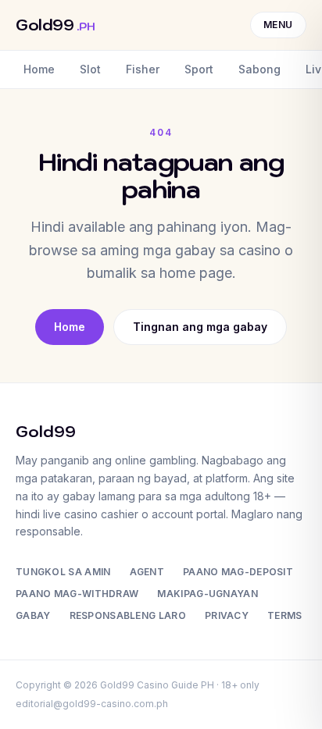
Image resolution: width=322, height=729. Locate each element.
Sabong (259, 69)
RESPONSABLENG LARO (128, 615)
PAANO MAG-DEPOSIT (238, 572)
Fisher (142, 69)
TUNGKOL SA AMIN (63, 572)
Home (39, 69)
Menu (278, 24)
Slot (90, 69)
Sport (198, 69)
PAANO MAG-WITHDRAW (77, 593)
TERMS (284, 615)
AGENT (147, 572)
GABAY (33, 615)
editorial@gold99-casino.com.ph (92, 703)
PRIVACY (227, 615)
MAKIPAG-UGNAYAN (207, 593)
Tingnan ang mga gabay (200, 326)
